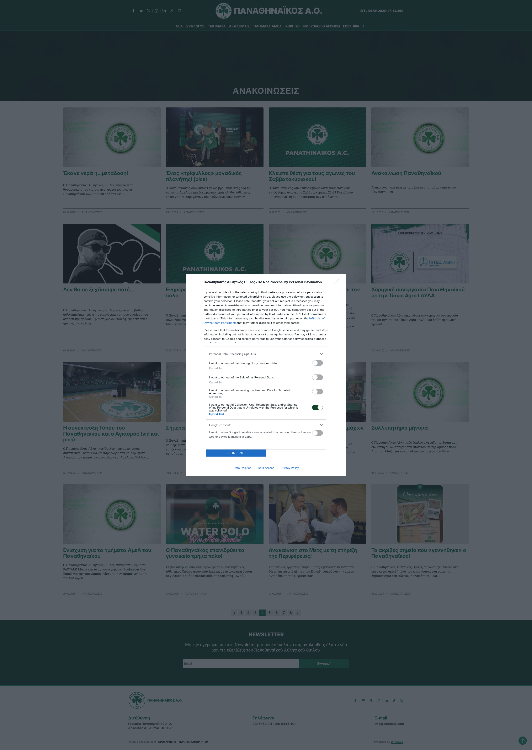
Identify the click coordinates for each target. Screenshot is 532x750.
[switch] (317, 363)
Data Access (266, 467)
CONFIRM (236, 453)
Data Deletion (242, 467)
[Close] (338, 282)
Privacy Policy (290, 467)
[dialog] (266, 375)
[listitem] (266, 354)
